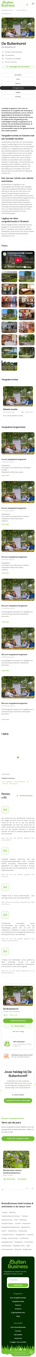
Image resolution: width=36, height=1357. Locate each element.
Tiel (28, 782)
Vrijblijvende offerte (18, 1021)
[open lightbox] (9, 276)
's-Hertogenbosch (19, 782)
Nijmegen (9, 782)
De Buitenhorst (6, 13)
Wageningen (14, 783)
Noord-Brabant (21, 10)
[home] (8, 4)
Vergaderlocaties (7, 10)
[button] (33, 3)
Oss (3, 782)
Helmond (5, 783)
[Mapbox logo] (6, 774)
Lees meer (5, 475)
